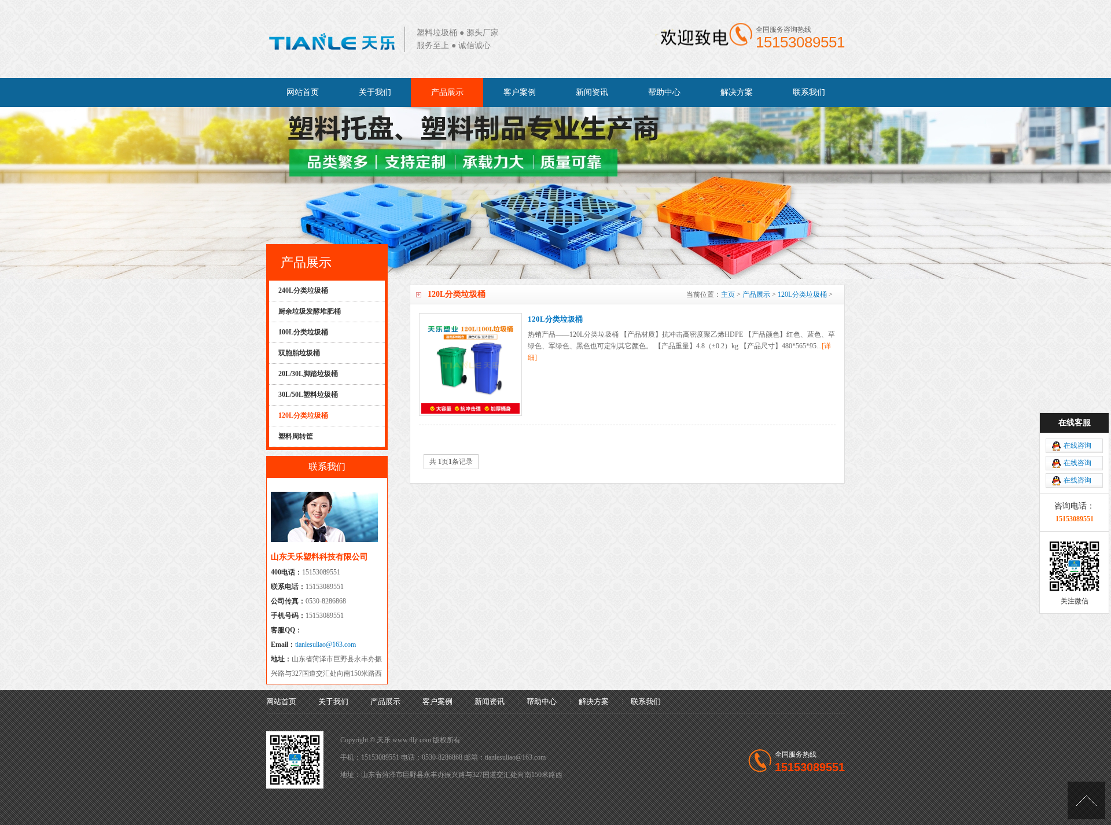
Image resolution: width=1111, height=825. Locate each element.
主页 (728, 294)
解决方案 (736, 92)
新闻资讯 (592, 92)
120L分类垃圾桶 (802, 294)
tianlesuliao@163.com (325, 644)
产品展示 (447, 92)
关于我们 (375, 92)
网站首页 (302, 92)
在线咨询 (1077, 445)
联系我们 (809, 92)
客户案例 (519, 92)
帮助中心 (664, 92)
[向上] (1086, 800)
